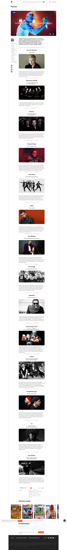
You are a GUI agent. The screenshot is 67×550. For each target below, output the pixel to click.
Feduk (35, 494)
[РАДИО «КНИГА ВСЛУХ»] (64, 520)
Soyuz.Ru (12, 2)
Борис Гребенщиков (13, 49)
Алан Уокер (13, 45)
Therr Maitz (13, 55)
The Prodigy (13, 58)
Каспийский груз (14, 61)
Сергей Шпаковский (14, 43)
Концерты (15, 62)
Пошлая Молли (13, 54)
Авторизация (41, 532)
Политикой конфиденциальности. (6, 521)
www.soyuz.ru (16, 544)
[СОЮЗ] (12, 543)
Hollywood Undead (13, 51)
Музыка (14, 6)
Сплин (30, 495)
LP (11, 62)
